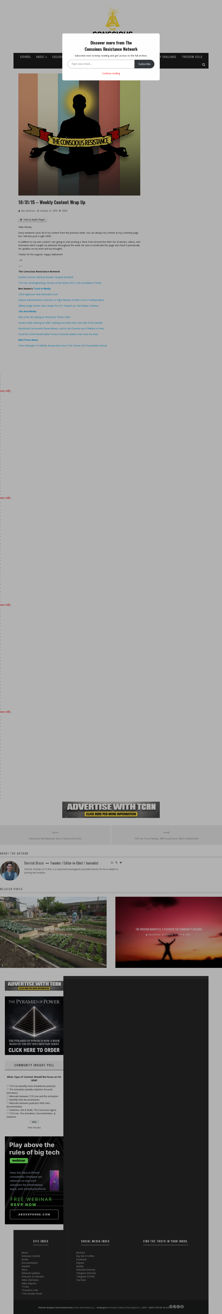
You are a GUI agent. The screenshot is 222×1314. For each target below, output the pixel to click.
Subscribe (144, 64)
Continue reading (111, 73)
